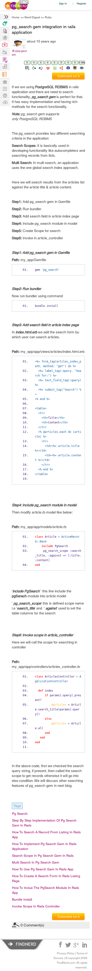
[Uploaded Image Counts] (68, 67)
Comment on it (68, 76)
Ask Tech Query (4, 95)
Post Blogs (4, 102)
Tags (17, 806)
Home (16, 17)
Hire (4, 23)
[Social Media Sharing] (61, 67)
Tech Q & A (4, 88)
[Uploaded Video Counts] (75, 67)
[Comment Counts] (54, 67)
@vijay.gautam (19, 52)
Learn (4, 74)
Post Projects (4, 30)
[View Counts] (81, 67)
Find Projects (4, 52)
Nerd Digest (32, 17)
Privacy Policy (66, 953)
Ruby (48, 17)
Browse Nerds (4, 37)
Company (4, 67)
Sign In (63, 3)
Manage (4, 59)
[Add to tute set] (27, 67)
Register (81, 3)
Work (4, 45)
